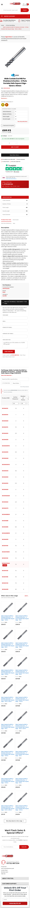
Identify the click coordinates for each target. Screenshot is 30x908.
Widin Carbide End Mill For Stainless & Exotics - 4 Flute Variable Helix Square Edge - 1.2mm (7, 618)
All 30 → (27, 595)
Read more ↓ (4, 98)
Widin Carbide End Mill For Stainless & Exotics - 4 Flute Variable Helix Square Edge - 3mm (22, 672)
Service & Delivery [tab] (6, 223)
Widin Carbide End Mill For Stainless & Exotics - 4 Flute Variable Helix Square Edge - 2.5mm (7, 672)
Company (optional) (8, 333)
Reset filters (16, 383)
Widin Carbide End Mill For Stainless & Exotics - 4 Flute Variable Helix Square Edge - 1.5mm (22, 645)
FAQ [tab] (14, 223)
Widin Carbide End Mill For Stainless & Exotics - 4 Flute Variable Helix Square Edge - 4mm (7, 726)
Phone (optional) (7, 327)
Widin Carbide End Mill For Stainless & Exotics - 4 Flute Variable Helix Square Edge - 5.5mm (7, 780)
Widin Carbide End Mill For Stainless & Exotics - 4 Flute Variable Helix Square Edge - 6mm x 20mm (7, 808)
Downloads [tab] (16, 219)
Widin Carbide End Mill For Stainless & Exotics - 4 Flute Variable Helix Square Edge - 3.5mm (22, 699)
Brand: (2, 622)
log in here (8, 37)
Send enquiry (9, 351)
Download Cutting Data (8, 125)
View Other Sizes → (15, 155)
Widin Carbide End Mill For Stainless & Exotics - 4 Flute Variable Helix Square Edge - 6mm (22, 780)
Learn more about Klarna (11, 178)
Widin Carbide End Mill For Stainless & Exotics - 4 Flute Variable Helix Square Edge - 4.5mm (7, 753)
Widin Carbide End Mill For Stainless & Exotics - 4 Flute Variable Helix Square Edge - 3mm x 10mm (7, 699)
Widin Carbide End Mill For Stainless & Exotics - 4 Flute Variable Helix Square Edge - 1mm (22, 618)
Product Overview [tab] (6, 219)
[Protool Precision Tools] (15, 4)
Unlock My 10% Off (15, 903)
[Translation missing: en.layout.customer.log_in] (24, 4)
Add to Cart (15, 147)
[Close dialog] (27, 887)
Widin (6, 622)
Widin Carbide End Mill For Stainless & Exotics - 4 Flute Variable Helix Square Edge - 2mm (7, 645)
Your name (5, 315)
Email (4, 321)
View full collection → (7, 375)
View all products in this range (14, 820)
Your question (6, 339)
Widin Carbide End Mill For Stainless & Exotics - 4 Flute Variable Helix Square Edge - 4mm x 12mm (22, 726)
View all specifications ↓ (23, 121)
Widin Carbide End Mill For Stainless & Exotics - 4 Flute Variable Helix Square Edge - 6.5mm (22, 808)
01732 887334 (8, 184)
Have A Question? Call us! (13, 861)
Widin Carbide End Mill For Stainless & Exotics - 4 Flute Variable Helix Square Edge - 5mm (22, 753)
